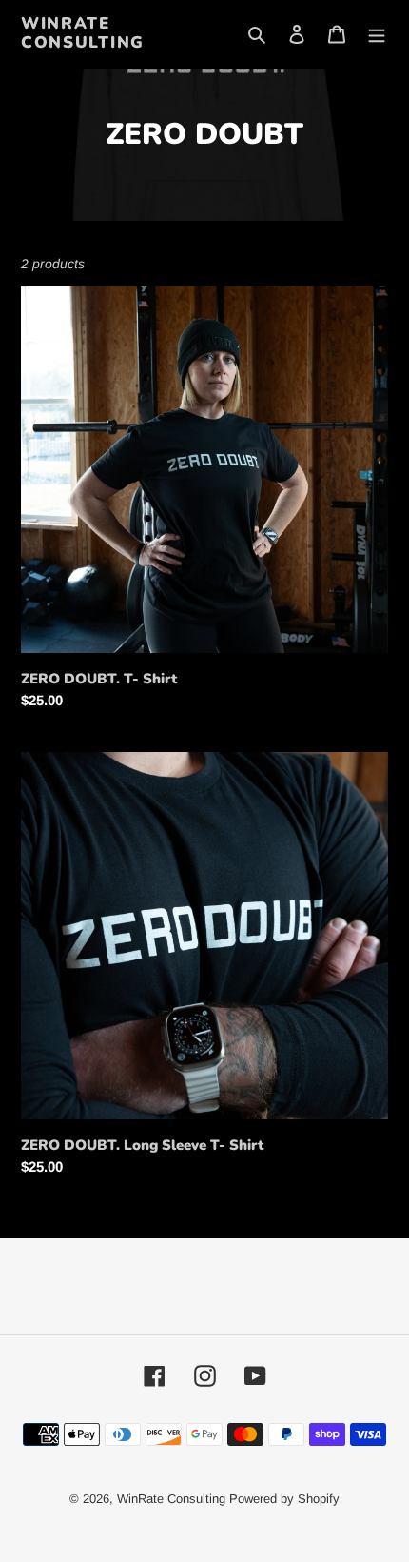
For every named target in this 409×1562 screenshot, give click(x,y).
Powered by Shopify (284, 1499)
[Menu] (377, 33)
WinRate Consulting (83, 33)
